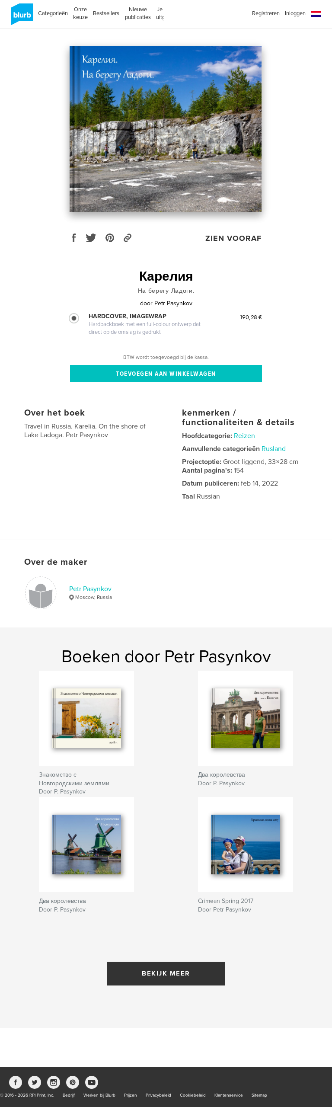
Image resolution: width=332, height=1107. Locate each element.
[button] (316, 14)
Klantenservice (228, 1095)
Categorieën (53, 13)
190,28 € (250, 317)
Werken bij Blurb (99, 1095)
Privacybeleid (158, 1095)
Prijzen (130, 1095)
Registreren (266, 13)
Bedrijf (69, 1095)
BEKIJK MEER (166, 973)
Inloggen (295, 13)
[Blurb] (20, 17)
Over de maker (55, 562)
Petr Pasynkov (90, 589)
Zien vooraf (233, 238)
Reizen (244, 436)
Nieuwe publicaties (138, 13)
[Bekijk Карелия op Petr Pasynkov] (166, 129)
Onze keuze (80, 13)
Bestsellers (106, 13)
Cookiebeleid (193, 1095)
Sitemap (259, 1095)
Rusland (274, 449)
